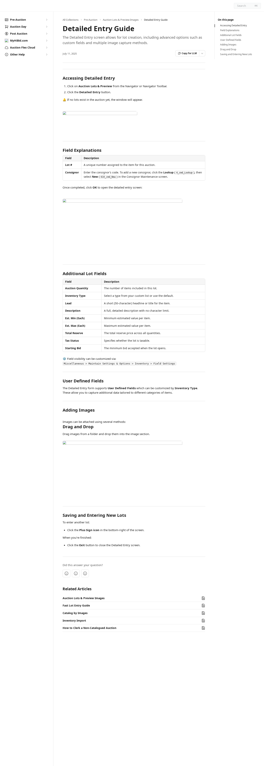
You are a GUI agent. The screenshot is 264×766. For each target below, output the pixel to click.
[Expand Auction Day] (46, 26)
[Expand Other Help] (46, 54)
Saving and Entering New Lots (236, 54)
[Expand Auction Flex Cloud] (46, 47)
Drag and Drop (228, 49)
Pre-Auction (90, 19)
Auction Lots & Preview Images (121, 19)
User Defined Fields (230, 40)
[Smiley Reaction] (85, 573)
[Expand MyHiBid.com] (46, 40)
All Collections (70, 19)
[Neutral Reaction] (76, 573)
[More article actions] (202, 53)
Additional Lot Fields (231, 35)
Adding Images (228, 44)
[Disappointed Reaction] (66, 573)
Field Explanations (229, 30)
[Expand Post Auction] (46, 33)
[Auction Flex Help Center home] (4, 6)
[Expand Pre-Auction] (46, 19)
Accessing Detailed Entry (233, 25)
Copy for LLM (189, 53)
